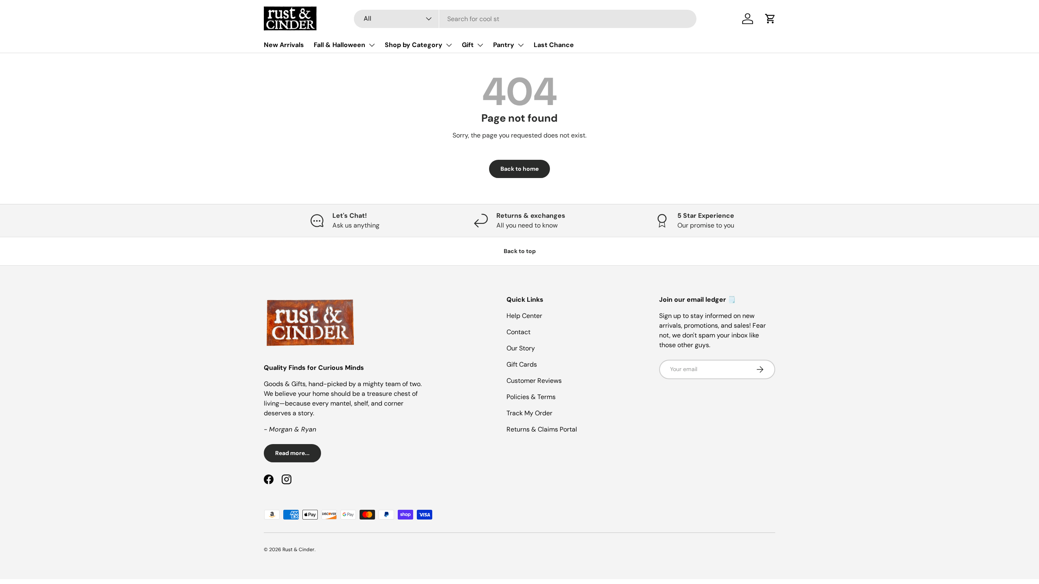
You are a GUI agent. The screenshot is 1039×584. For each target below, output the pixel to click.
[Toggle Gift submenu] (480, 45)
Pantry (503, 45)
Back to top (520, 251)
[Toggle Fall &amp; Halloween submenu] (372, 45)
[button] (770, 19)
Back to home (519, 168)
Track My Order (529, 413)
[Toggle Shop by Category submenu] (449, 45)
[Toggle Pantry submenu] (521, 45)
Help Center (524, 315)
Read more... (292, 453)
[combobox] (525, 19)
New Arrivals (284, 45)
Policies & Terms (531, 397)
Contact (518, 332)
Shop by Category (413, 45)
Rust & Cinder (298, 549)
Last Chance (554, 45)
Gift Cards (522, 364)
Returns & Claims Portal (542, 429)
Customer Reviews (534, 380)
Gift (468, 45)
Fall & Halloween (339, 45)
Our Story (521, 348)
